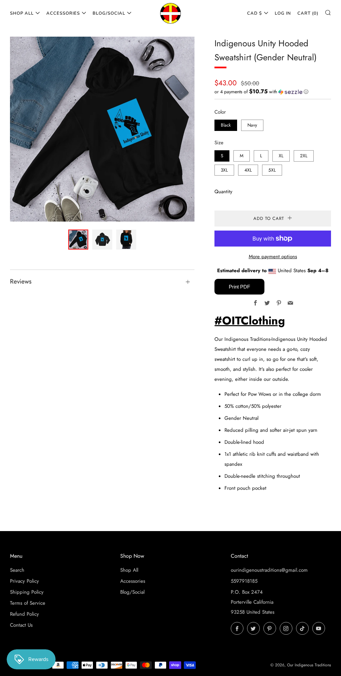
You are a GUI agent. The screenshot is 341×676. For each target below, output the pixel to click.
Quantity (223, 191)
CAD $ (254, 13)
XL (281, 156)
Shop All (22, 13)
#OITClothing (249, 321)
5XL (272, 170)
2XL (303, 156)
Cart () (307, 13)
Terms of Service (27, 603)
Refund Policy (24, 614)
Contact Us (21, 625)
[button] (272, 91)
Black (226, 125)
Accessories (63, 13)
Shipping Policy (27, 592)
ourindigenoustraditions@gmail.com (269, 570)
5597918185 (244, 581)
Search (17, 570)
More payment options (273, 256)
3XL (224, 170)
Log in (283, 13)
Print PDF (239, 287)
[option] (102, 129)
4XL (248, 170)
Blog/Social (109, 13)
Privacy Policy (24, 581)
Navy (252, 125)
